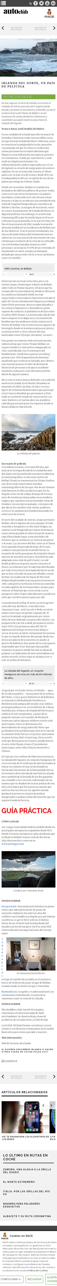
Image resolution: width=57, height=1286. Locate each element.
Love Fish (7, 1025)
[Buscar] (30, 3)
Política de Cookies (38, 1270)
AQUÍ (45, 1052)
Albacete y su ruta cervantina (27, 1216)
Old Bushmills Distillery (29, 700)
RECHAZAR (34, 1279)
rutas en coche (17, 97)
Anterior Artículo (16, 28)
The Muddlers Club (12, 1009)
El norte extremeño (19, 1182)
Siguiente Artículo (41, 28)
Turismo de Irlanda (20, 1043)
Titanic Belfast (38, 344)
